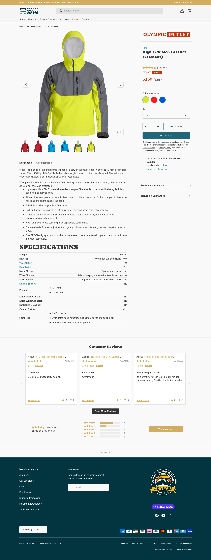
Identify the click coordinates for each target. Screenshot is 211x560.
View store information (157, 169)
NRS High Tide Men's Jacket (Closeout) (42, 27)
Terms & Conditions (29, 509)
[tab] (25, 163)
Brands (85, 19)
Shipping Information (29, 498)
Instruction (63, 19)
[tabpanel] (73, 246)
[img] (35, 361)
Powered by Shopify (53, 543)
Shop (22, 19)
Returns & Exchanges (30, 504)
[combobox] (109, 11)
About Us (24, 475)
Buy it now (166, 135)
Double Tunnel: (27, 284)
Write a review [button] (165, 429)
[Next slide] (189, 383)
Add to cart (177, 126)
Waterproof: (25, 263)
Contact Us (25, 486)
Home (21, 27)
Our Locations (26, 481)
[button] (150, 67)
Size (145, 109)
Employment (25, 492)
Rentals (32, 19)
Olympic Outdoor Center (35, 543)
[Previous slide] (21, 383)
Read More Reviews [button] (105, 411)
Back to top (105, 452)
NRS (145, 48)
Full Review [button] (34, 400)
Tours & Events (47, 19)
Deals (75, 19)
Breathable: (25, 267)
